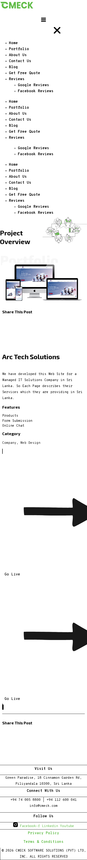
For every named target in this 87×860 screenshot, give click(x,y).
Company (9, 443)
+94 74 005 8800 (25, 800)
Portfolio (19, 108)
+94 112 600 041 (62, 800)
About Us (18, 114)
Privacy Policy (43, 833)
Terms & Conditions (43, 842)
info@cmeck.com (43, 806)
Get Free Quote (24, 132)
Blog (13, 126)
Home (13, 102)
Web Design (30, 443)
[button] (43, 321)
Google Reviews (33, 148)
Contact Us (20, 120)
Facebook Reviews (36, 154)
